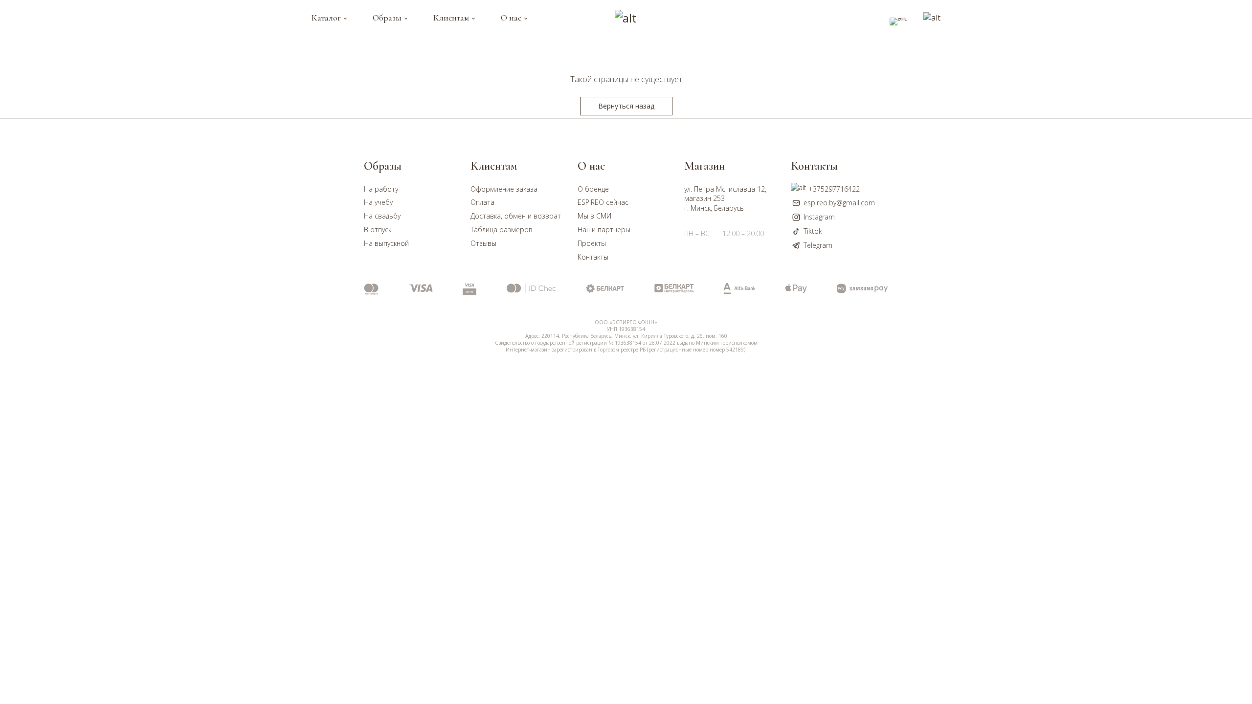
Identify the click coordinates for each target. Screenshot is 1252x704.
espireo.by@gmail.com (839, 202)
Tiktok (813, 231)
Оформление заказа (503, 189)
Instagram (819, 216)
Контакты (593, 257)
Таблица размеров (501, 229)
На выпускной (386, 243)
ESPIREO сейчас (603, 202)
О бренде (593, 189)
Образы (387, 17)
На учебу (378, 202)
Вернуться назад (626, 105)
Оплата (482, 202)
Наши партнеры (604, 229)
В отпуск (377, 229)
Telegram (818, 245)
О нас (511, 17)
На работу (381, 189)
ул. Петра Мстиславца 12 (724, 189)
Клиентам (451, 17)
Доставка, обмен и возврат (515, 215)
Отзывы (483, 243)
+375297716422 (834, 189)
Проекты (592, 243)
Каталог (326, 17)
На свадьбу (382, 215)
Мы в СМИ (594, 215)
